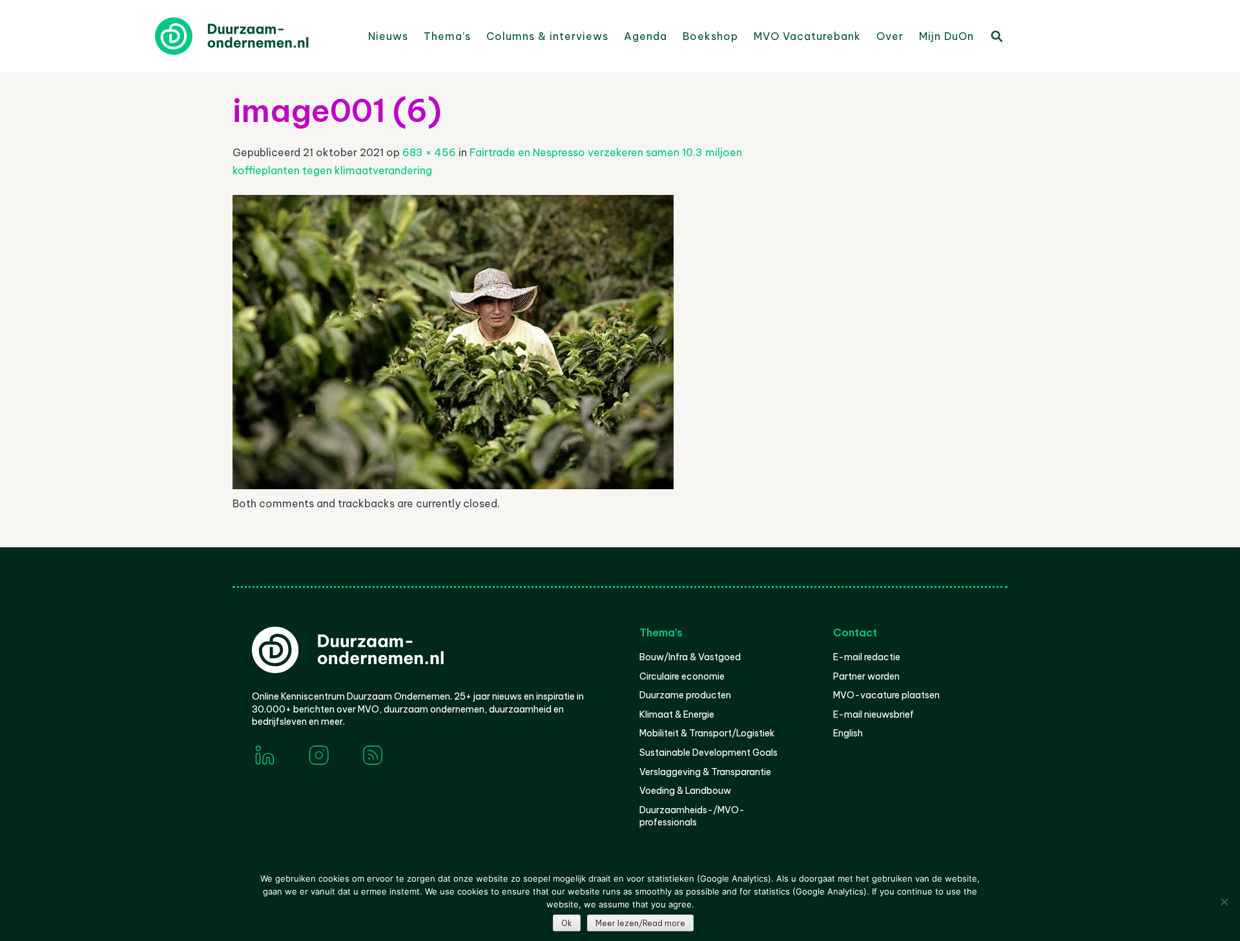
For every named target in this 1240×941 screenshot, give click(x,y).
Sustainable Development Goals (708, 752)
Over (890, 36)
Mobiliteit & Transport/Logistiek (706, 733)
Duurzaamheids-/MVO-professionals (692, 816)
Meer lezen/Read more (640, 923)
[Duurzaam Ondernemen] (252, 36)
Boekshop (710, 36)
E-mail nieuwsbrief (873, 714)
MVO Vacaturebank (807, 36)
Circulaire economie (682, 676)
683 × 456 (429, 152)
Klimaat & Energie (676, 714)
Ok (566, 923)
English (848, 733)
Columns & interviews (547, 36)
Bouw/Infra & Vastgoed (690, 657)
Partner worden (866, 676)
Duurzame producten (685, 695)
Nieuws (388, 36)
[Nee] (1223, 901)
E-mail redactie (866, 657)
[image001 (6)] (453, 485)
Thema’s (447, 36)
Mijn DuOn (946, 36)
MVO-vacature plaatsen (886, 695)
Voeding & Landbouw (685, 790)
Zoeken (995, 35)
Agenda (645, 36)
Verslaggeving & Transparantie (705, 772)
